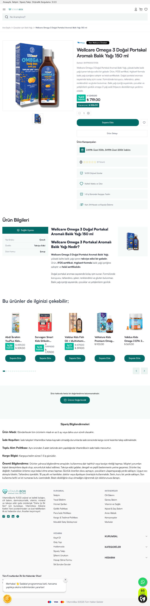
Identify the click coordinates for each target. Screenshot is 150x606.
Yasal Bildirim (59, 499)
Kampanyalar (111, 517)
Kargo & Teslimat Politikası (65, 517)
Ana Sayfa (6, 27)
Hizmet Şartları (60, 504)
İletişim (15, 2)
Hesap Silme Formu (62, 560)
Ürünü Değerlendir (77, 400)
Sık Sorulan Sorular (62, 564)
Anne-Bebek (110, 513)
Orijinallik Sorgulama (41, 2)
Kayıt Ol (57, 537)
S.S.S (54, 2)
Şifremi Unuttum (60, 555)
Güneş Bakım (111, 499)
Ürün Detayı (112, 133)
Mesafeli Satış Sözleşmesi (65, 522)
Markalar (109, 522)
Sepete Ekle (108, 122)
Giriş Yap (57, 542)
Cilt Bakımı (109, 495)
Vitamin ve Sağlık (112, 504)
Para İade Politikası (62, 513)
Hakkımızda (58, 546)
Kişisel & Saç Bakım (114, 508)
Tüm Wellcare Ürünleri (98, 43)
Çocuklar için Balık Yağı (23, 27)
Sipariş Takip (25, 2)
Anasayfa (7, 2)
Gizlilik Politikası (60, 508)
